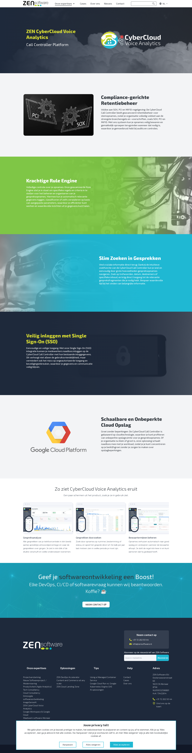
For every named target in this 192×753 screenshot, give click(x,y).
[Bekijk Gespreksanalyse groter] (48, 518)
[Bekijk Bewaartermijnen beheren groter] (153, 518)
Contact (127, 677)
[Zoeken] (153, 3)
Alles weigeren (93, 744)
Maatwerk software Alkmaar (36, 718)
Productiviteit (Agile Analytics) (37, 686)
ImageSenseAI (29, 702)
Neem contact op (96, 604)
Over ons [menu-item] (95, 3)
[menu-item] (65, 4)
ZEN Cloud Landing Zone (68, 686)
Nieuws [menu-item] (108, 3)
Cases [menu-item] (83, 3)
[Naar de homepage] (35, 3)
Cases (126, 680)
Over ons (127, 683)
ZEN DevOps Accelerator (68, 677)
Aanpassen (68, 744)
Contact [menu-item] (120, 3)
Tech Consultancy (31, 689)
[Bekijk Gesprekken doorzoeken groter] (101, 518)
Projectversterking (32, 677)
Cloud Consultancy (31, 693)
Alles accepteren (121, 744)
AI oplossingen (97, 689)
